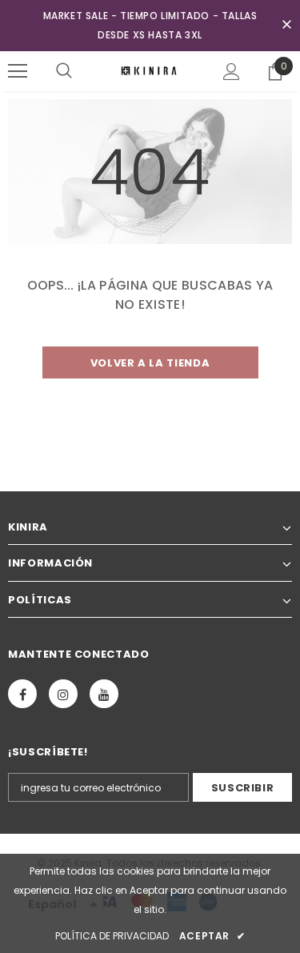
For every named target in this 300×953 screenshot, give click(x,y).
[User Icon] (231, 71)
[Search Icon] (64, 71)
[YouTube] (104, 693)
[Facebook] (22, 693)
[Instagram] (63, 693)
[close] (286, 26)
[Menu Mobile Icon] (17, 71)
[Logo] (150, 70)
